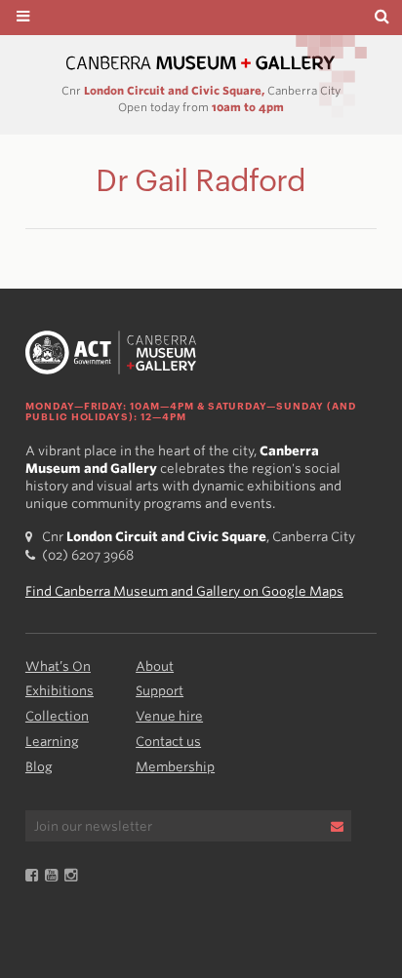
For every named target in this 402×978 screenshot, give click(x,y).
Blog (39, 767)
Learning (52, 741)
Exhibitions (59, 691)
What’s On (58, 666)
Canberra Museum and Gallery (201, 63)
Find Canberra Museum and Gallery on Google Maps (184, 591)
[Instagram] (74, 876)
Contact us (168, 741)
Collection (57, 716)
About (155, 666)
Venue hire (169, 716)
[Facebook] (35, 876)
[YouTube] (54, 876)
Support (159, 691)
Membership (175, 767)
